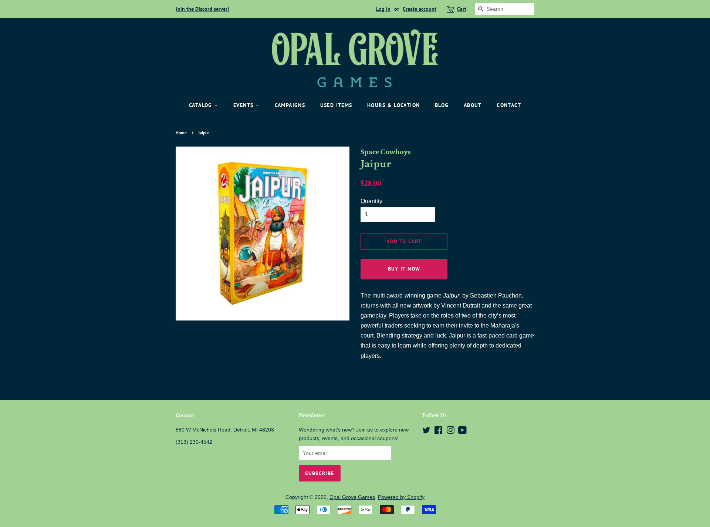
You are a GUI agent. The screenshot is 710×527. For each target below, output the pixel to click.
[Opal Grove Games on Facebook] (438, 431)
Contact (509, 105)
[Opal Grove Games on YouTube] (462, 431)
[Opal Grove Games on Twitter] (426, 431)
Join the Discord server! (202, 9)
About (473, 105)
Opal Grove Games (352, 497)
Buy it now (404, 268)
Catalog (201, 105)
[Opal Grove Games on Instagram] (450, 431)
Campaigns (290, 105)
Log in (383, 9)
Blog (442, 105)
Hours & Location (393, 105)
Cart (461, 9)
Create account (419, 9)
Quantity (371, 201)
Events (244, 105)
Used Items (336, 105)
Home (181, 132)
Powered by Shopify (401, 497)
